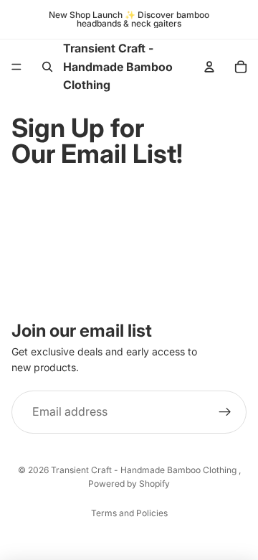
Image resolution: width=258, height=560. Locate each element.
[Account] (209, 67)
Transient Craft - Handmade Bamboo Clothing (145, 470)
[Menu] (16, 67)
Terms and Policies (129, 513)
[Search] (47, 67)
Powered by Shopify (129, 483)
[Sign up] (225, 412)
